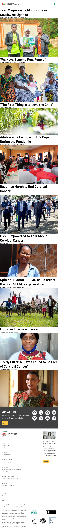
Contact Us (19, 504)
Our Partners (4, 452)
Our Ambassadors (6, 454)
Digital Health (5, 483)
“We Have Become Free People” (23, 59)
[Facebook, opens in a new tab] (34, 412)
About (3, 443)
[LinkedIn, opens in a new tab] (54, 418)
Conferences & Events (7, 459)
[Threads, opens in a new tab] (41, 418)
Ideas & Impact (6, 489)
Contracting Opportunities (8, 504)
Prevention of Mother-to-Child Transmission (11, 469)
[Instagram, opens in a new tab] (47, 412)
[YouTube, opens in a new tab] (47, 418)
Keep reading (23, 17)
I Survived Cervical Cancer (19, 329)
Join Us (4, 493)
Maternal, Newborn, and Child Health (10, 478)
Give (3, 496)
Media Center (5, 457)
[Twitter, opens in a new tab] (41, 412)
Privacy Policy (19, 507)
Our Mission (4, 448)
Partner (3, 498)
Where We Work (6, 462)
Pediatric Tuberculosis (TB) (8, 474)
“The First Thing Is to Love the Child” (26, 104)
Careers (3, 500)
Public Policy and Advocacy (8, 485)
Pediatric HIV (4, 472)
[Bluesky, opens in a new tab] (34, 418)
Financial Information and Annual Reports (33, 504)
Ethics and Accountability (8, 507)
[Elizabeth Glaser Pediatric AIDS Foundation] (12, 434)
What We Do (5, 467)
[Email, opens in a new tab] (54, 412)
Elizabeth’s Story (5, 445)
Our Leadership (5, 450)
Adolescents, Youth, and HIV (8, 476)
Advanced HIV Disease (7, 481)
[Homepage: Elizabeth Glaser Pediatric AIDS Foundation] (7, 4)
